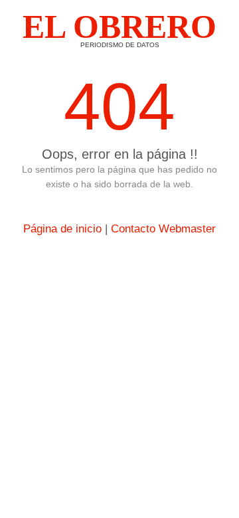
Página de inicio (62, 228)
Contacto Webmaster (163, 228)
